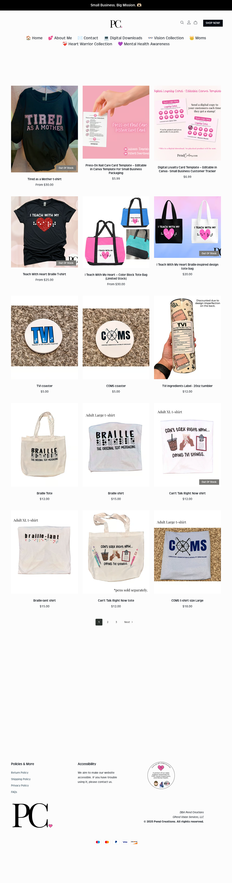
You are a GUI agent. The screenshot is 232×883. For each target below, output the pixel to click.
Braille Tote (44, 493)
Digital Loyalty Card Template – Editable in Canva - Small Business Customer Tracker (187, 169)
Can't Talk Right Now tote (116, 600)
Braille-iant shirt (44, 600)
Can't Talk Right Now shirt (187, 493)
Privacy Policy (20, 785)
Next (127, 622)
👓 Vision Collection (166, 38)
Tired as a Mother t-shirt (45, 179)
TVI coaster (45, 386)
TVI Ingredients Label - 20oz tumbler (187, 386)
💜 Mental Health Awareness (144, 44)
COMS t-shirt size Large (187, 600)
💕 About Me (60, 38)
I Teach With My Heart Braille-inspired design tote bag (187, 266)
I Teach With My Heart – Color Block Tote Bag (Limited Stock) (116, 277)
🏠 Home (34, 38)
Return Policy (19, 773)
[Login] (189, 22)
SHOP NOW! (213, 23)
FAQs (14, 792)
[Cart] (197, 22)
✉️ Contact (88, 38)
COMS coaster (116, 386)
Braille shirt (116, 493)
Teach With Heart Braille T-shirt (44, 274)
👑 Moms (197, 38)
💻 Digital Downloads (123, 38)
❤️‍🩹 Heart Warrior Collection (87, 44)
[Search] (182, 22)
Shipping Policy (20, 779)
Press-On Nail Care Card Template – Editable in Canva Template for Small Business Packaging (116, 169)
